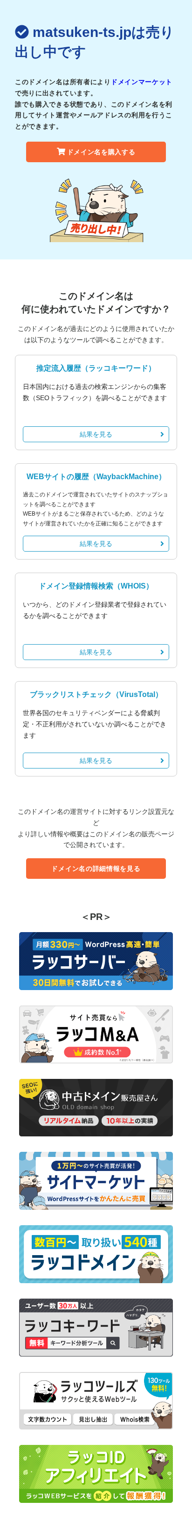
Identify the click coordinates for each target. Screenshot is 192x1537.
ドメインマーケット (141, 82)
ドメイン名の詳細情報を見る (95, 868)
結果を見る (96, 434)
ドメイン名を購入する (101, 152)
